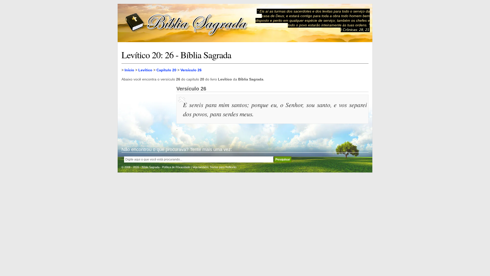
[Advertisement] (147, 111)
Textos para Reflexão (223, 167)
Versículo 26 (191, 70)
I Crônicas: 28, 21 (355, 30)
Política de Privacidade (176, 167)
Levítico (145, 70)
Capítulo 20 (166, 70)
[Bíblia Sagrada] (186, 23)
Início (129, 70)
